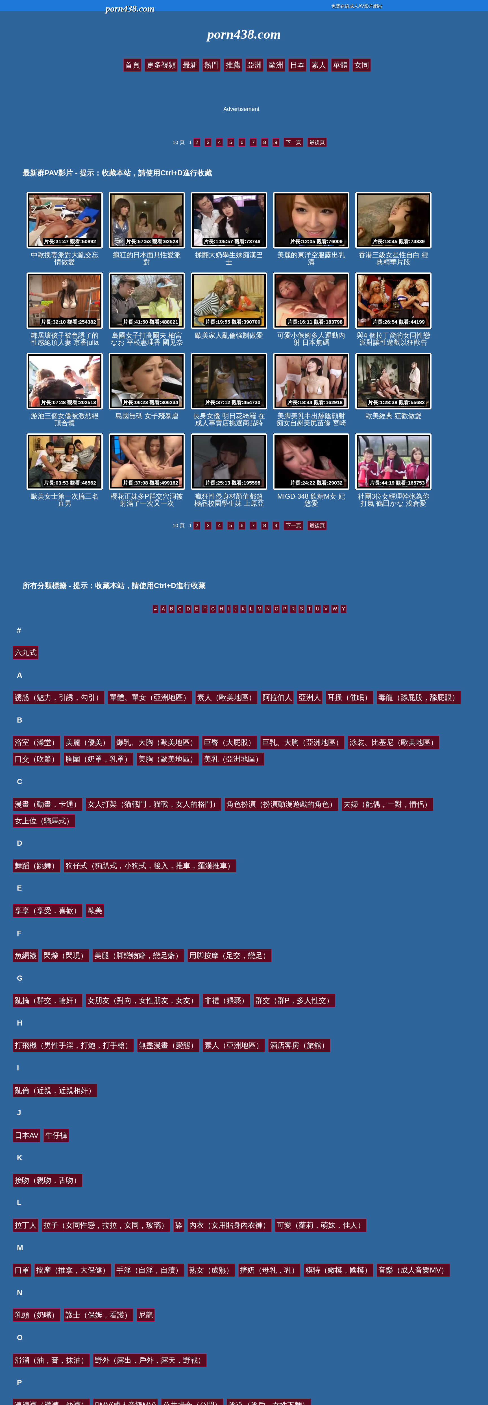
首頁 (132, 65)
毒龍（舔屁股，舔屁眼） (418, 697)
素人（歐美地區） (226, 697)
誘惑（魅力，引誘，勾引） (59, 697)
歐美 (95, 910)
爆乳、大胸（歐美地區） (156, 742)
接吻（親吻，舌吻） (48, 1180)
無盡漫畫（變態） (168, 1045)
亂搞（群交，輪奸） (48, 1000)
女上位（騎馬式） (44, 821)
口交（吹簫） (37, 759)
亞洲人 (310, 697)
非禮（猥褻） (226, 1000)
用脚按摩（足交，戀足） (229, 955)
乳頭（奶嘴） (37, 1315)
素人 (318, 65)
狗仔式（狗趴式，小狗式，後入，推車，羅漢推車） (150, 865)
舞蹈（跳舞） (37, 865)
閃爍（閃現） (65, 955)
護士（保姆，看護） (99, 1315)
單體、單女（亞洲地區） (150, 697)
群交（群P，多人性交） (294, 1000)
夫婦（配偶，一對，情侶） (387, 804)
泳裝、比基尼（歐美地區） (394, 742)
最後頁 (317, 142)
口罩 (22, 1270)
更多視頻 (161, 65)
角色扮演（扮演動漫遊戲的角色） (281, 804)
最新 (190, 65)
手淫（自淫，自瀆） (149, 1270)
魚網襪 (26, 955)
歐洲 (276, 65)
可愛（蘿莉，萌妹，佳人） (321, 1225)
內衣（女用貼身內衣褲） (229, 1225)
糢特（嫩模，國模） (339, 1270)
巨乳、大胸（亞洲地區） (302, 742)
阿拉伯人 (277, 697)
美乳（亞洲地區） (233, 759)
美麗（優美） (88, 742)
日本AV (26, 1135)
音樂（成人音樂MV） (413, 1270)
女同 (361, 65)
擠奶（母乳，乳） (269, 1270)
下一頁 (293, 142)
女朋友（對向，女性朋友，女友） (143, 1000)
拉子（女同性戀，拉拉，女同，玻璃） (105, 1225)
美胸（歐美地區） (167, 759)
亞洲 (254, 65)
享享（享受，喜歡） (48, 910)
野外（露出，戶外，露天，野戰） (150, 1360)
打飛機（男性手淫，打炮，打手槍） (73, 1045)
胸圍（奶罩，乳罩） (99, 759)
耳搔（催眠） (350, 697)
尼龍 (145, 1315)
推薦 (233, 65)
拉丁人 (26, 1225)
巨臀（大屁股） (229, 742)
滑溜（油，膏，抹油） (51, 1360)
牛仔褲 (56, 1135)
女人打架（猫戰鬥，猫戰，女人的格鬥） (154, 804)
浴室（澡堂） (37, 742)
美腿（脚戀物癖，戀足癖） (138, 955)
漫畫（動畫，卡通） (48, 804)
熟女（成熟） (211, 1270)
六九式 (26, 652)
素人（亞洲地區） (233, 1045)
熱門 (211, 65)
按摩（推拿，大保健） (73, 1270)
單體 (340, 65)
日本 (297, 65)
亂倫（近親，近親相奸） (55, 1090)
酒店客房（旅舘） (299, 1045)
